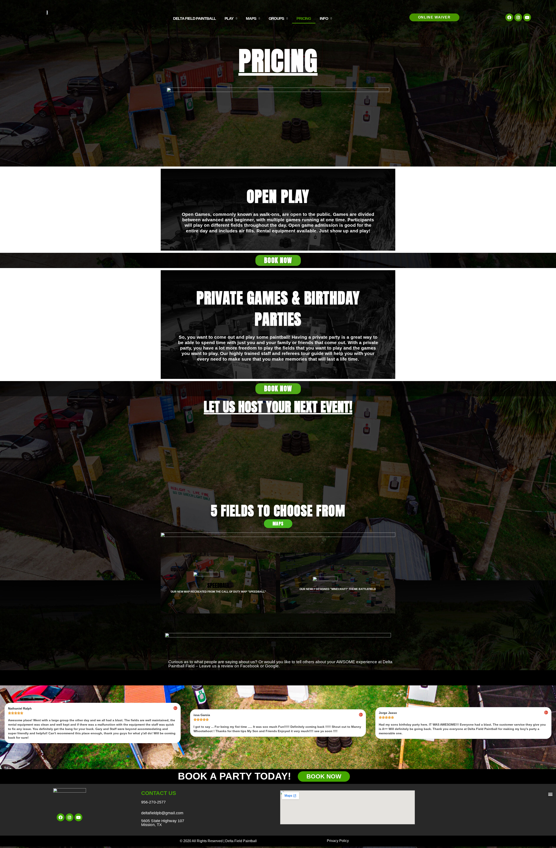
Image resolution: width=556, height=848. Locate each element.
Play (229, 18)
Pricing (303, 18)
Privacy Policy (338, 841)
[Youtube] (527, 17)
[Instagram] (518, 17)
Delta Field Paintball (194, 18)
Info (324, 18)
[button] (434, 17)
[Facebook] (509, 17)
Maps (251, 18)
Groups (276, 18)
